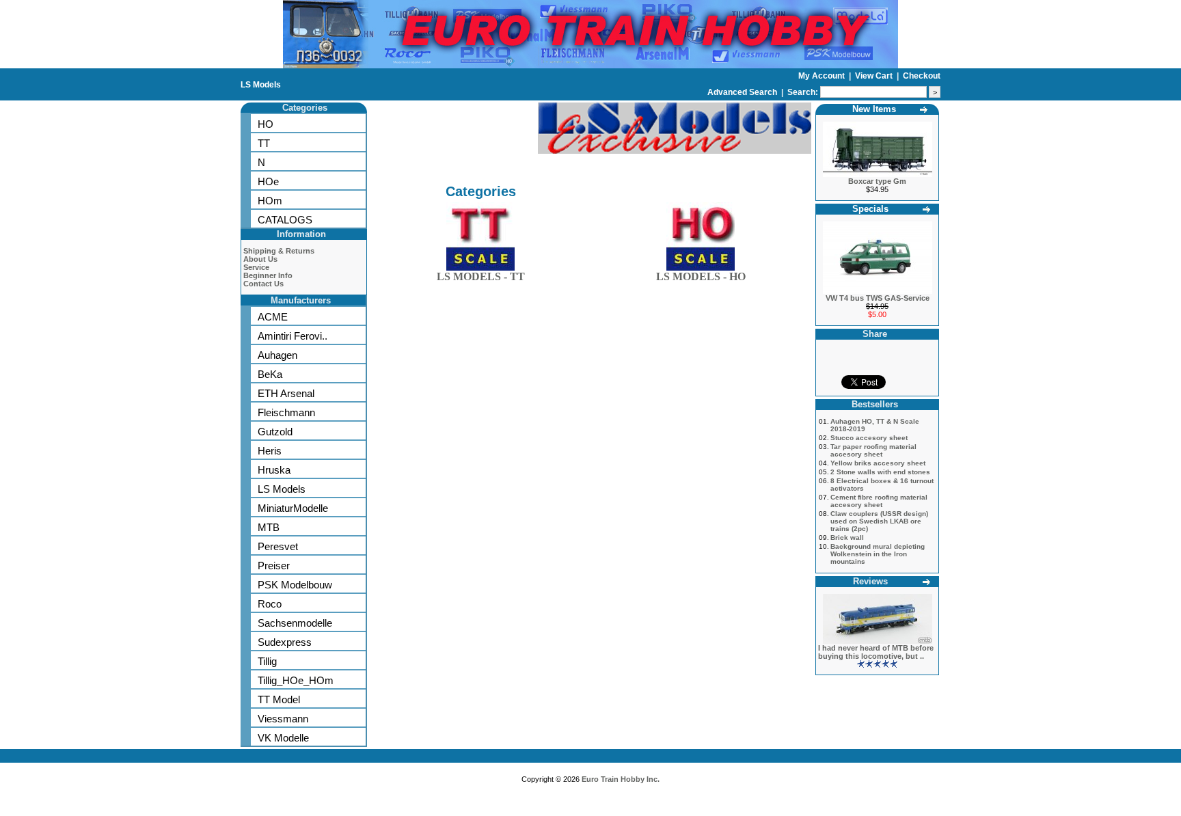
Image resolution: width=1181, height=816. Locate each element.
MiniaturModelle (293, 508)
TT (264, 143)
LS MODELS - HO (701, 276)
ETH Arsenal (286, 393)
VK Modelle (283, 738)
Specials (870, 209)
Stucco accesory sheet (869, 437)
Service (256, 267)
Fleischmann (286, 412)
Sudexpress (285, 642)
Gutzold (275, 431)
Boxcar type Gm (877, 181)
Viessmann (283, 718)
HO (265, 124)
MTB (269, 527)
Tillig (267, 661)
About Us (260, 259)
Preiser (274, 565)
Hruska (274, 470)
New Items (874, 109)
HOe (268, 181)
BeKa (270, 374)
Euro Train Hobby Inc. (621, 779)
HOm (270, 200)
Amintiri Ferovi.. (292, 336)
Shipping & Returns (278, 251)
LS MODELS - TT (481, 276)
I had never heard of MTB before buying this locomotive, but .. (876, 652)
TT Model (279, 699)
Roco (270, 604)
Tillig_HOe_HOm (296, 680)
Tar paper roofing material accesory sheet (873, 450)
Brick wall (847, 537)
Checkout (921, 76)
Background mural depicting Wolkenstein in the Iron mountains (877, 554)
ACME (273, 317)
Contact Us (263, 284)
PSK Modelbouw (295, 584)
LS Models (261, 85)
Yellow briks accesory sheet (877, 463)
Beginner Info (268, 275)
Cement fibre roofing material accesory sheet (878, 500)
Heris (270, 451)
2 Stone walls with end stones (880, 472)
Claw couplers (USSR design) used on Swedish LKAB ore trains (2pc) (879, 521)
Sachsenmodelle (295, 623)
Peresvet (278, 546)
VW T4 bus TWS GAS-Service (877, 298)
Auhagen (277, 355)
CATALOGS (285, 220)
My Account (822, 76)
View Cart (875, 76)
